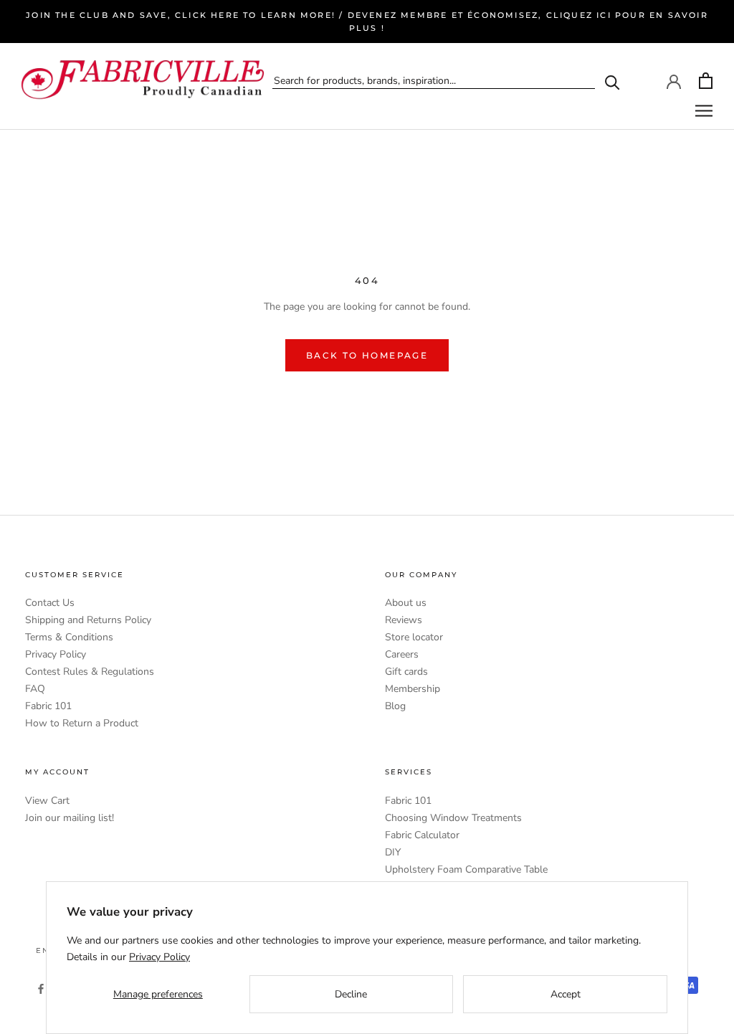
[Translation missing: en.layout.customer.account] (674, 80)
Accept (565, 994)
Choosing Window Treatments (453, 818)
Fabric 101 (48, 706)
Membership (412, 689)
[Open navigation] (703, 111)
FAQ (35, 689)
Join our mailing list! (69, 818)
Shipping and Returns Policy (88, 620)
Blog (395, 706)
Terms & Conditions (69, 637)
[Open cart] (705, 80)
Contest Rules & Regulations (89, 671)
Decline (351, 994)
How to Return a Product (81, 723)
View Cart (47, 800)
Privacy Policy (55, 654)
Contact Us (50, 603)
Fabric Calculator (422, 835)
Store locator (414, 637)
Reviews (403, 620)
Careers (402, 654)
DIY (393, 852)
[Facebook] (41, 988)
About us (405, 603)
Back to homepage (367, 355)
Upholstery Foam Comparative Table (466, 869)
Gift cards (406, 671)
